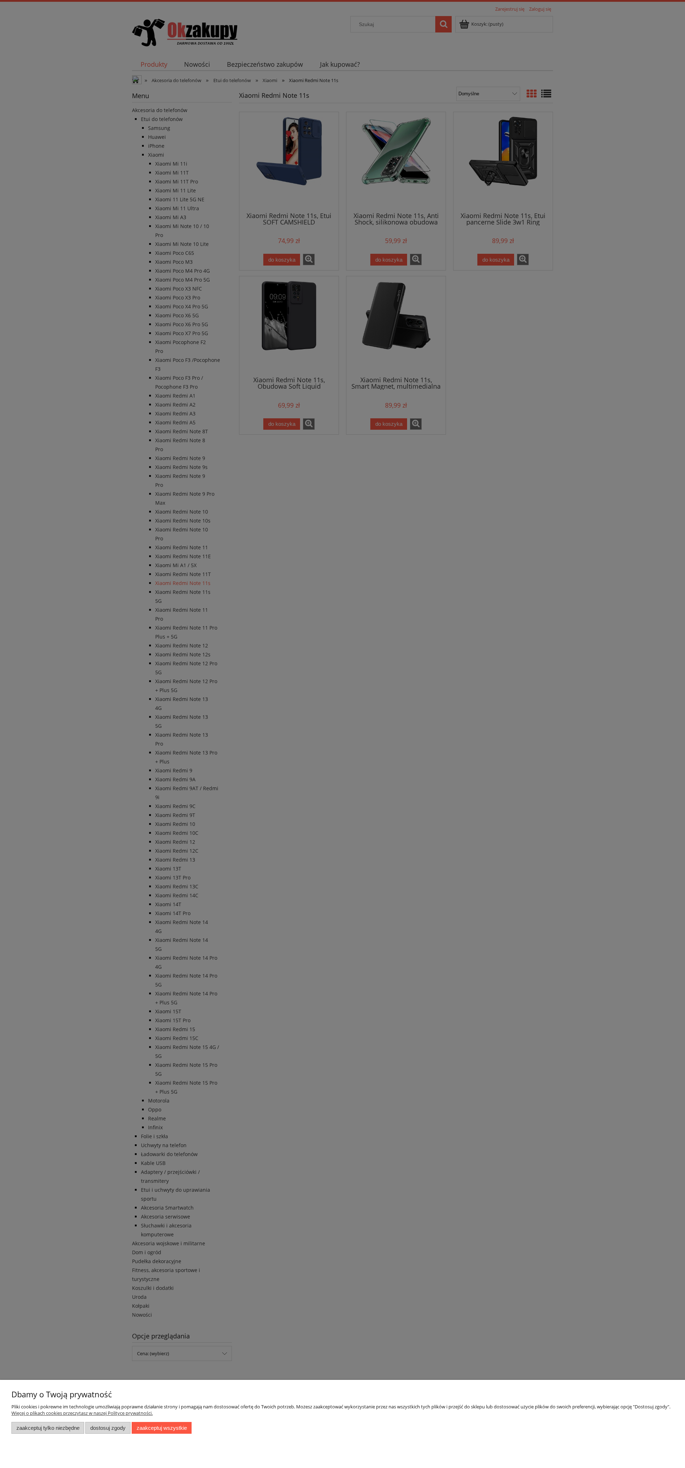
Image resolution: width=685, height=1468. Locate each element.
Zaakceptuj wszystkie (162, 1428)
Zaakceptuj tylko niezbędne (48, 1428)
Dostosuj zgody (108, 1428)
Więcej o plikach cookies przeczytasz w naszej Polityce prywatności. (82, 1413)
